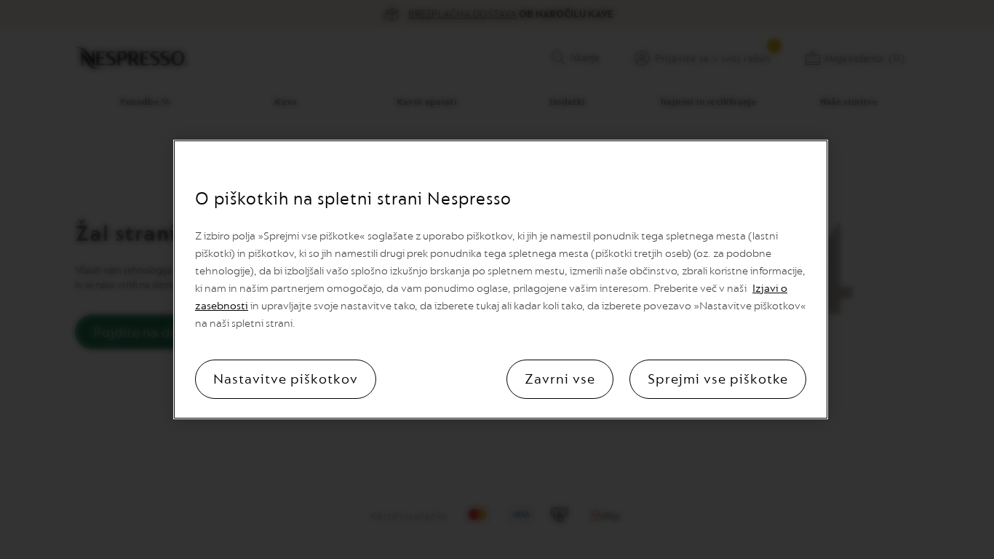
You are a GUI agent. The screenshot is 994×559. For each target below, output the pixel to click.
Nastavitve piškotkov (285, 379)
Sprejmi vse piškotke (718, 379)
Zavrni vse (560, 379)
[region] (500, 279)
